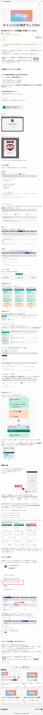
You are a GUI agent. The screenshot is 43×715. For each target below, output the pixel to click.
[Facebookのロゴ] (36, 709)
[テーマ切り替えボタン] (42, 1)
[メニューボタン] (1, 1)
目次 (39, 4)
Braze (3, 34)
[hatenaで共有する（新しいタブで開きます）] (36, 37)
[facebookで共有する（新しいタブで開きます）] (38, 37)
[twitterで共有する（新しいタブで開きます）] (41, 37)
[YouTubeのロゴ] (41, 709)
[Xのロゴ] (39, 709)
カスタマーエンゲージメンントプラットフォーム (13, 34)
